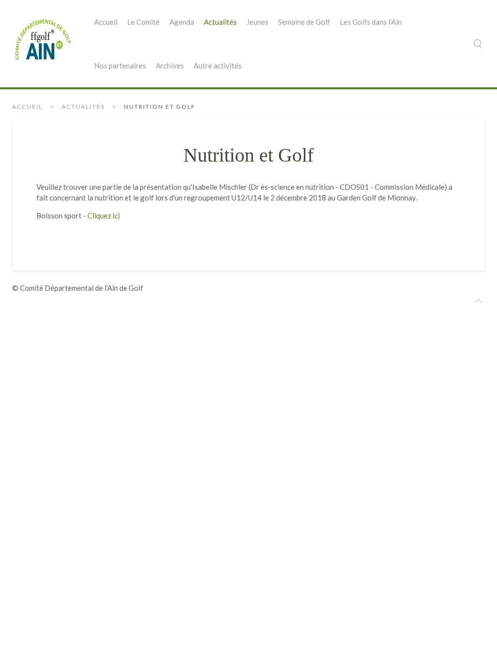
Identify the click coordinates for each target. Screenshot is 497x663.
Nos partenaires (120, 65)
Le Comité (143, 21)
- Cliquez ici (101, 215)
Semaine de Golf (304, 21)
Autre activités (218, 65)
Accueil (105, 21)
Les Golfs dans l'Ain (371, 21)
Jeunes (257, 21)
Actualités (220, 21)
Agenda (181, 21)
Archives (170, 65)
